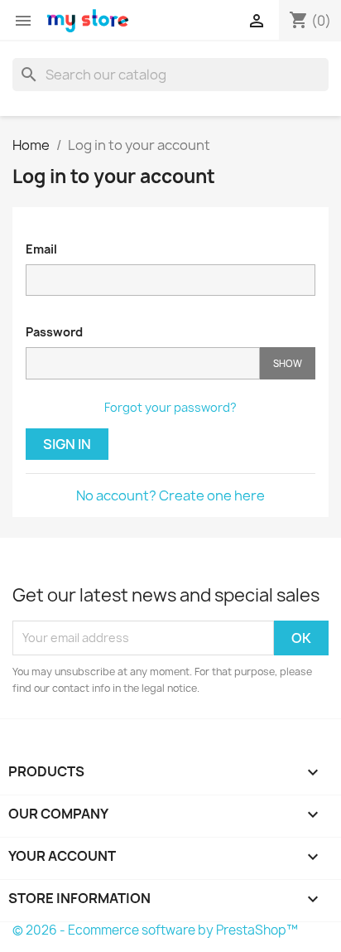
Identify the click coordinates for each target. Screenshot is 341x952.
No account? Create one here (170, 495)
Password (54, 332)
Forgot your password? (170, 407)
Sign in (67, 444)
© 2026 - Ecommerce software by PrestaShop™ (155, 930)
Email (41, 249)
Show (287, 363)
